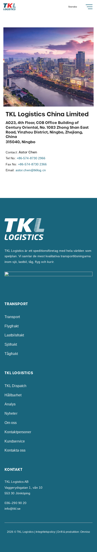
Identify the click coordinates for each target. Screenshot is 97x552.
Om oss (11, 423)
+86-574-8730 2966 (31, 158)
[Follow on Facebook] (43, 542)
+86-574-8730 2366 (32, 164)
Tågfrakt (11, 354)
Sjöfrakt (11, 344)
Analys (10, 404)
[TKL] (17, 7)
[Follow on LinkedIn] (53, 542)
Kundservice (15, 441)
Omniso (85, 531)
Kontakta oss (15, 450)
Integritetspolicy (45, 531)
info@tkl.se (13, 508)
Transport (12, 317)
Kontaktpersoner (18, 432)
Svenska (72, 6)
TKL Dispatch (15, 386)
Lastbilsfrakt (14, 335)
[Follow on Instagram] (48, 542)
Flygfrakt (11, 326)
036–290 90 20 (15, 503)
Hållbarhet (13, 395)
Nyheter (11, 413)
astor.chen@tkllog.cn (31, 170)
